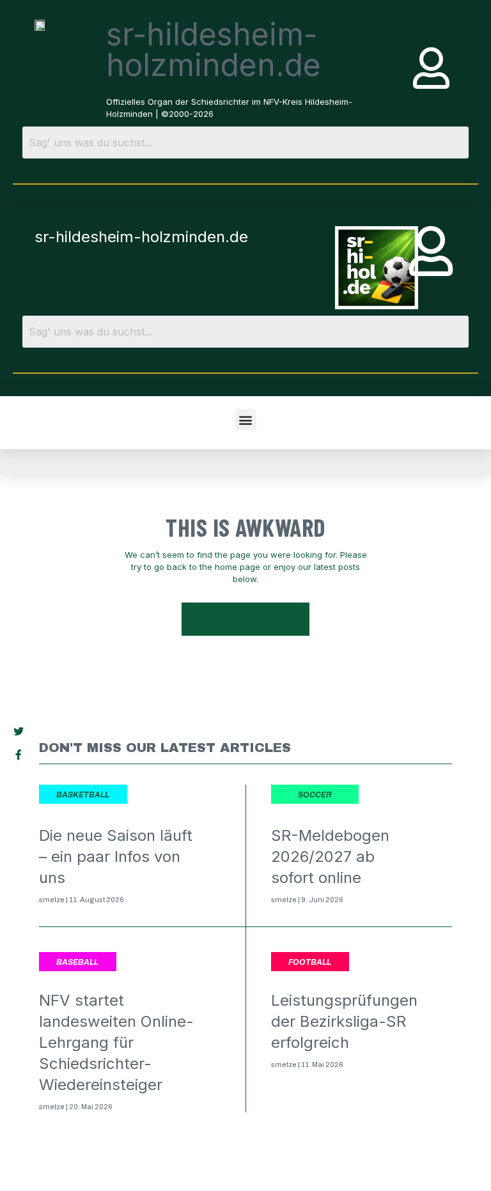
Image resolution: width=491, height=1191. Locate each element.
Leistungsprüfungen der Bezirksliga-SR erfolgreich (344, 1021)
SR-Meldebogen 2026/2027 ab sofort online (330, 856)
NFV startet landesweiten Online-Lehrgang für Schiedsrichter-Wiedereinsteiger (116, 1042)
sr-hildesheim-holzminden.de (213, 49)
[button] (245, 419)
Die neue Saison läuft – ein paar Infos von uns (115, 856)
